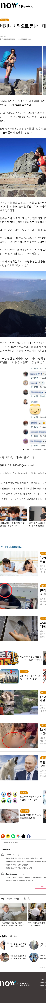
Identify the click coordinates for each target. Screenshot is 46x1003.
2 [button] (42, 967)
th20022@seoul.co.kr (24, 465)
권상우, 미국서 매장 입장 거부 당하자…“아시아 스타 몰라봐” (18, 958)
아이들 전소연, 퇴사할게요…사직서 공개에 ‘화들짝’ (18, 946)
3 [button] (44, 967)
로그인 (42, 979)
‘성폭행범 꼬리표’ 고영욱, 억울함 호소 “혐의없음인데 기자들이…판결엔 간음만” (22, 925)
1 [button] (40, 967)
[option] (23, 915)
